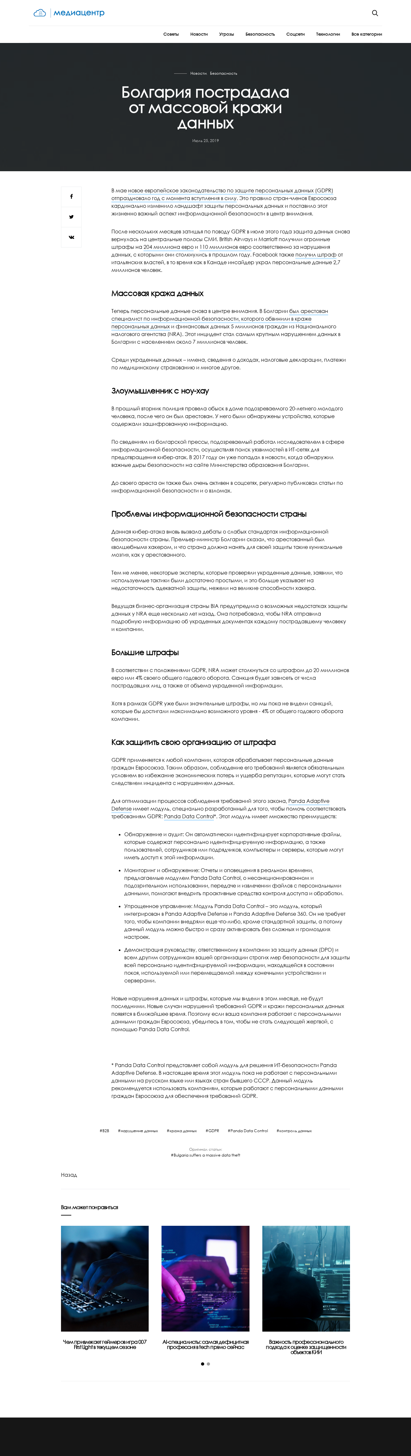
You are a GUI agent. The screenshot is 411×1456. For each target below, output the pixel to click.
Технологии (328, 34)
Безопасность (260, 34)
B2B (105, 1130)
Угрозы (226, 34)
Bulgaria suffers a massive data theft (207, 1155)
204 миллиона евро (169, 247)
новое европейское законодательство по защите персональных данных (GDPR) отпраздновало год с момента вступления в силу (222, 194)
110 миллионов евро (225, 247)
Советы (171, 34)
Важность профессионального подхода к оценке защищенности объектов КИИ (306, 1347)
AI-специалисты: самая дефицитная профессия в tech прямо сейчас (205, 1344)
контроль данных (295, 1130)
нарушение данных (139, 1130)
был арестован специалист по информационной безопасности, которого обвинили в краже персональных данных (219, 319)
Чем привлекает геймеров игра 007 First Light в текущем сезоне (104, 1344)
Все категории (367, 34)
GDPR (213, 1130)
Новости (199, 34)
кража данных (183, 1130)
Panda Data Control (189, 816)
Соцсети (295, 34)
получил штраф (316, 254)
